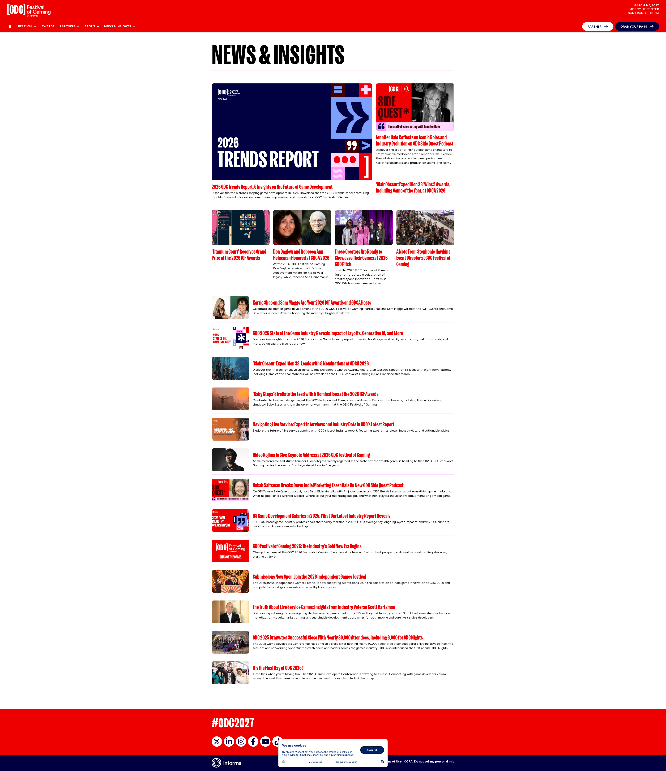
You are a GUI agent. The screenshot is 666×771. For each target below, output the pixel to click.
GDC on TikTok (277, 741)
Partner (594, 26)
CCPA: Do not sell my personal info (429, 761)
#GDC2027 (233, 722)
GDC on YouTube (265, 741)
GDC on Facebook (253, 741)
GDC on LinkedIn (229, 741)
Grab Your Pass (633, 26)
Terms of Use (392, 761)
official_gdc (217, 741)
